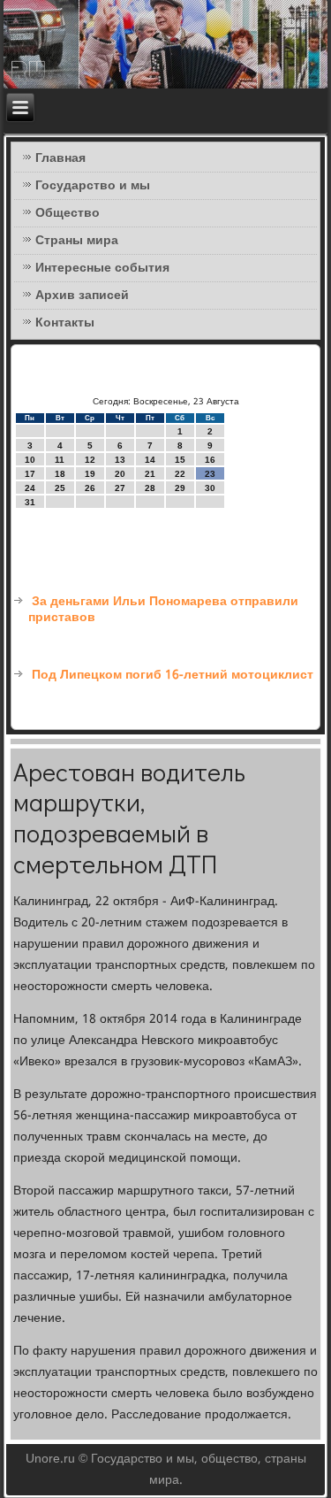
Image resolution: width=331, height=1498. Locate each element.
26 (90, 488)
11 (59, 460)
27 (120, 488)
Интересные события (102, 268)
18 (60, 474)
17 (30, 474)
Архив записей (82, 295)
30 (210, 488)
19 (90, 474)
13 (120, 460)
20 (120, 474)
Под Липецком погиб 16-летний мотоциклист (172, 675)
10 (30, 460)
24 (30, 488)
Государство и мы (92, 185)
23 (210, 474)
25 (60, 488)
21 (150, 474)
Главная (60, 158)
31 (30, 502)
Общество (67, 213)
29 (180, 488)
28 (150, 488)
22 (180, 474)
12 (90, 460)
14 (150, 460)
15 (180, 460)
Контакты (64, 323)
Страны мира (76, 240)
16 (210, 460)
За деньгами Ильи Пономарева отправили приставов (163, 609)
